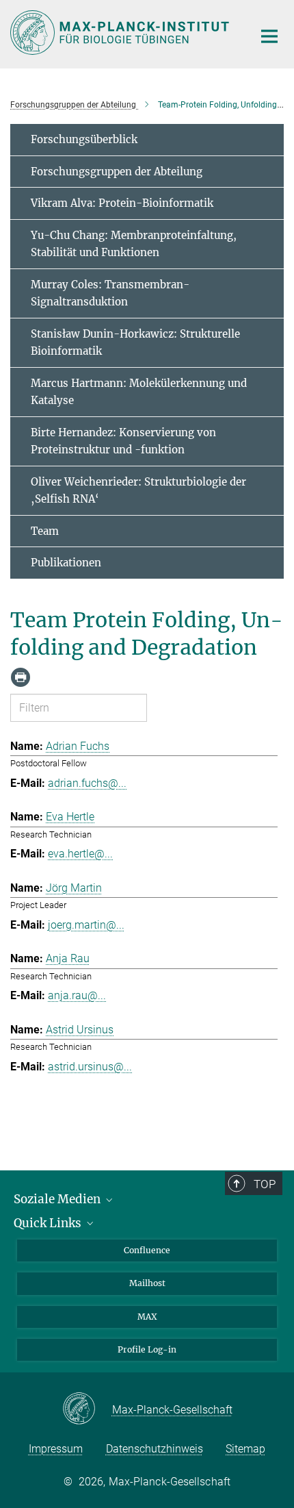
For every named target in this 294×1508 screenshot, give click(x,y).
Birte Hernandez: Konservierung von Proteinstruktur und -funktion (123, 441)
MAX (147, 1316)
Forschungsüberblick (84, 139)
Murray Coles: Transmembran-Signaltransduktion (110, 293)
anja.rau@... (77, 995)
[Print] (20, 677)
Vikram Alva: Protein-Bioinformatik (122, 203)
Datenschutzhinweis (154, 1448)
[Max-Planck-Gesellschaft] (87, 1409)
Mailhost (147, 1283)
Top (265, 1184)
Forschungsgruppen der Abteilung (116, 171)
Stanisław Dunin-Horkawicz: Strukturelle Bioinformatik (135, 342)
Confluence (147, 1250)
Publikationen (66, 562)
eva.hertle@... (80, 853)
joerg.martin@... (86, 924)
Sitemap (245, 1448)
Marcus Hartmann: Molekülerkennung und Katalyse (139, 392)
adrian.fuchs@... (87, 783)
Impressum (56, 1448)
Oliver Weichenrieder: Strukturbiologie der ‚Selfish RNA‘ (138, 490)
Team (45, 531)
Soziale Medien (58, 1199)
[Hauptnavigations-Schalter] (269, 36)
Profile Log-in (147, 1349)
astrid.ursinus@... (90, 1066)
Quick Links (49, 1223)
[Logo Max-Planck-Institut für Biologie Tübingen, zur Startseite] (121, 32)
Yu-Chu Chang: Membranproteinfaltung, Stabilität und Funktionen (134, 244)
